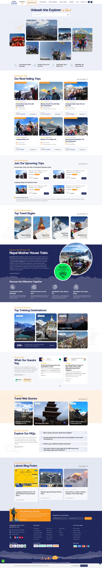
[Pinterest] (22, 537)
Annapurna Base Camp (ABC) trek (73, 373)
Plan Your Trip (49, 528)
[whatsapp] (3, 561)
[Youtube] (20, 537)
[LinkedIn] (17, 537)
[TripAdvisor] (18, 379)
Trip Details (32, 114)
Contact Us (84, 2)
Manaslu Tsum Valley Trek (48, 139)
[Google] (27, 379)
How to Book (36, 539)
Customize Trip (49, 534)
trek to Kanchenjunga (54, 368)
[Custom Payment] (82, 546)
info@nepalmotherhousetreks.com (18, 532)
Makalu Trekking (76, 539)
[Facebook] (10, 537)
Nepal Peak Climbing (64, 234)
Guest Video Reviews (38, 537)
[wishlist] (91, 2)
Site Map (61, 532)
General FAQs (62, 528)
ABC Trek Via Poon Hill (80, 49)
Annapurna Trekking (65, 328)
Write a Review (49, 537)
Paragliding (44, 58)
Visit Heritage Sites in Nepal (42, 423)
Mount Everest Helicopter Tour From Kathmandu (74, 140)
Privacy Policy (49, 539)
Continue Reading (19, 499)
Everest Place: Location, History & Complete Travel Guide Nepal (75, 493)
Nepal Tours (45, 235)
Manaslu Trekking (43, 339)
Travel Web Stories (37, 530)
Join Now (46, 178)
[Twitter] (13, 537)
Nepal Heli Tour (82, 235)
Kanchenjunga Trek (76, 534)
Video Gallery (49, 532)
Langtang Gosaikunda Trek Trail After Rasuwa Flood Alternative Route (25, 493)
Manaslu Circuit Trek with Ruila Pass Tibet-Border (50, 105)
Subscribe (87, 518)
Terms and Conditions (38, 532)
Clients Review (36, 528)
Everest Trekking (21, 339)
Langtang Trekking (65, 346)
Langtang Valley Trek (22, 139)
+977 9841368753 (14, 534)
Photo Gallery (49, 530)
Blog (77, 2)
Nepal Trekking (26, 235)
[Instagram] (15, 537)
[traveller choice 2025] (63, 272)
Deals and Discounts (38, 534)
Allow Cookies (84, 565)
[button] (67, 14)
